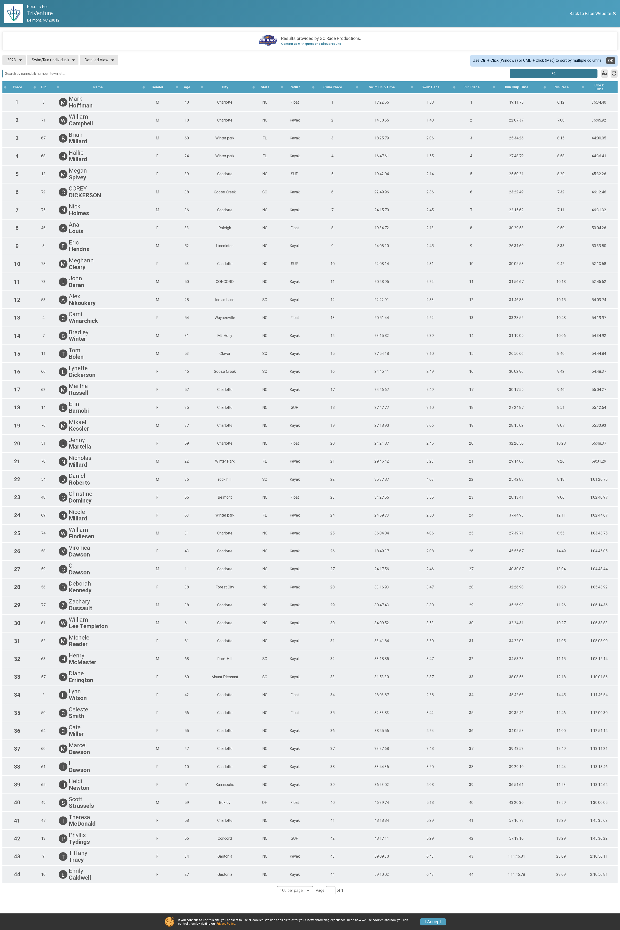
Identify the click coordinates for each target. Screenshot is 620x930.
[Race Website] (15, 13)
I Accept (433, 921)
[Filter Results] (604, 73)
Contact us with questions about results (311, 44)
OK (610, 60)
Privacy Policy (226, 923)
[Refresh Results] (614, 73)
